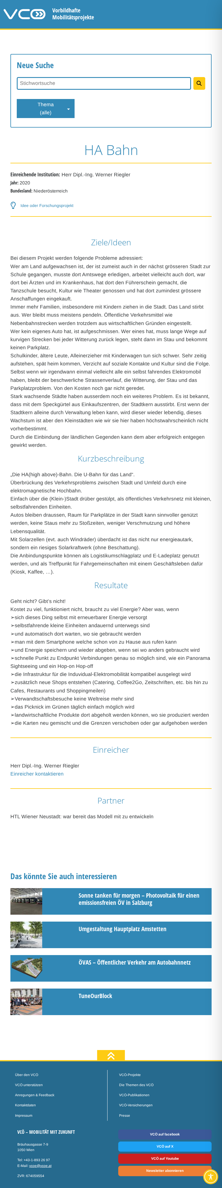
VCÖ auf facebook (165, 1134)
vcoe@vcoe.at (40, 1166)
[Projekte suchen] (199, 83)
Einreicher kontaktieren (37, 774)
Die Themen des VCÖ (136, 1085)
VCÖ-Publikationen (134, 1095)
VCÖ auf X (165, 1146)
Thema (46, 108)
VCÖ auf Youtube (165, 1159)
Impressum (23, 1116)
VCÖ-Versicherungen (136, 1105)
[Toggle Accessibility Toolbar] (211, 1177)
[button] (111, 205)
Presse (124, 1116)
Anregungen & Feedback (34, 1095)
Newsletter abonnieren (165, 1171)
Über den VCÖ (26, 1075)
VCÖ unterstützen (29, 1085)
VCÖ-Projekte (130, 1075)
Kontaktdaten (25, 1105)
